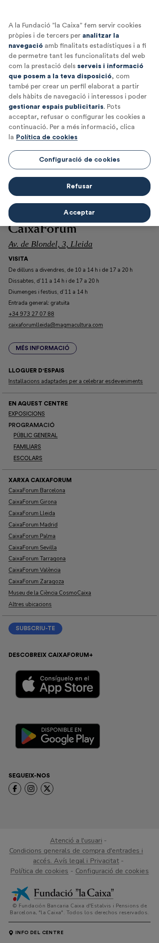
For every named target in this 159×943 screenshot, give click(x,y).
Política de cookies (47, 137)
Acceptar (79, 212)
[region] (79, 113)
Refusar (79, 186)
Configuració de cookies (79, 159)
